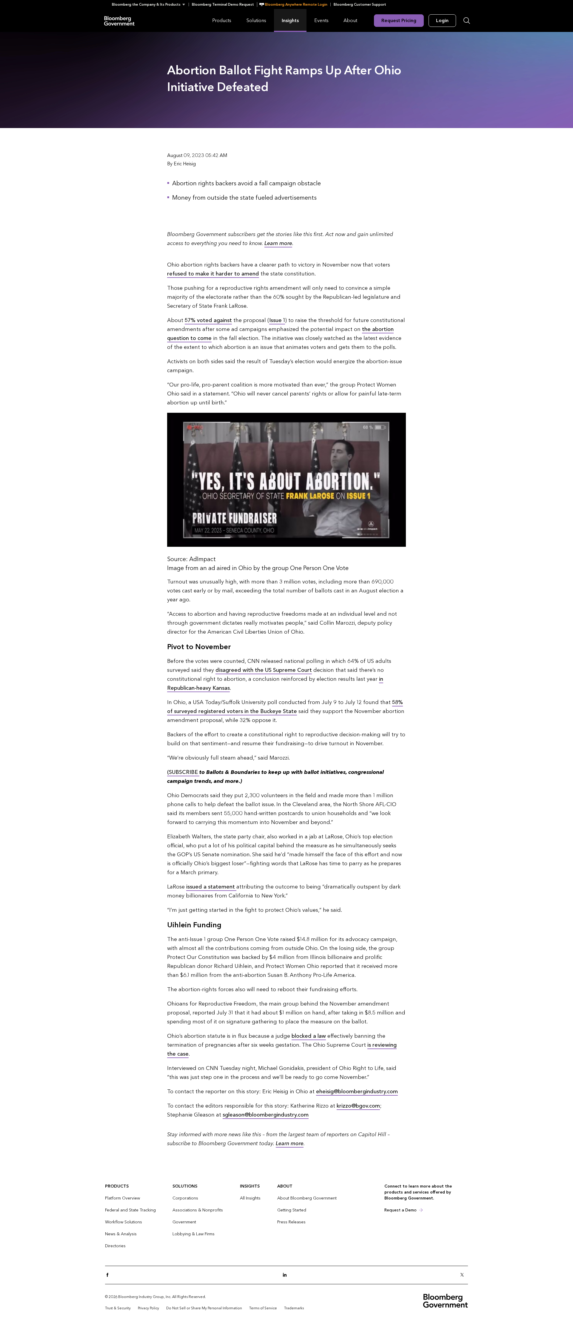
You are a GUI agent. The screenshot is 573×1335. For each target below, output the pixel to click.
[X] (464, 1275)
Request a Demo (400, 1210)
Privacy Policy (148, 1308)
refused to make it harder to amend (213, 273)
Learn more (278, 243)
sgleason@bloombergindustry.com (266, 1114)
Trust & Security (118, 1308)
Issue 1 (277, 320)
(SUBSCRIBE (183, 772)
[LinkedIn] (286, 1275)
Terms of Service (263, 1308)
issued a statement (211, 886)
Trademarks (294, 1308)
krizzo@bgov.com (358, 1106)
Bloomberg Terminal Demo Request (223, 4)
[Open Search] (466, 20)
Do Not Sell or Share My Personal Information (204, 1308)
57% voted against (208, 320)
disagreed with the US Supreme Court (263, 670)
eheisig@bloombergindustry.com (357, 1091)
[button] (150, 4)
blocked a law (309, 1036)
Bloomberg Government (119, 20)
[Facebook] (109, 1275)
